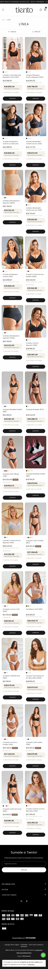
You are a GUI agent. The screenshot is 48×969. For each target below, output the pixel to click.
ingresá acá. (39, 950)
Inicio (3, 20)
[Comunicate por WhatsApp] (43, 955)
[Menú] (3, 10)
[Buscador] (41, 10)
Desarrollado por (18, 938)
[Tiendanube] (24, 956)
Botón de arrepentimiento (24, 953)
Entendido (31, 964)
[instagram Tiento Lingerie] (21, 901)
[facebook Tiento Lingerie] (27, 901)
